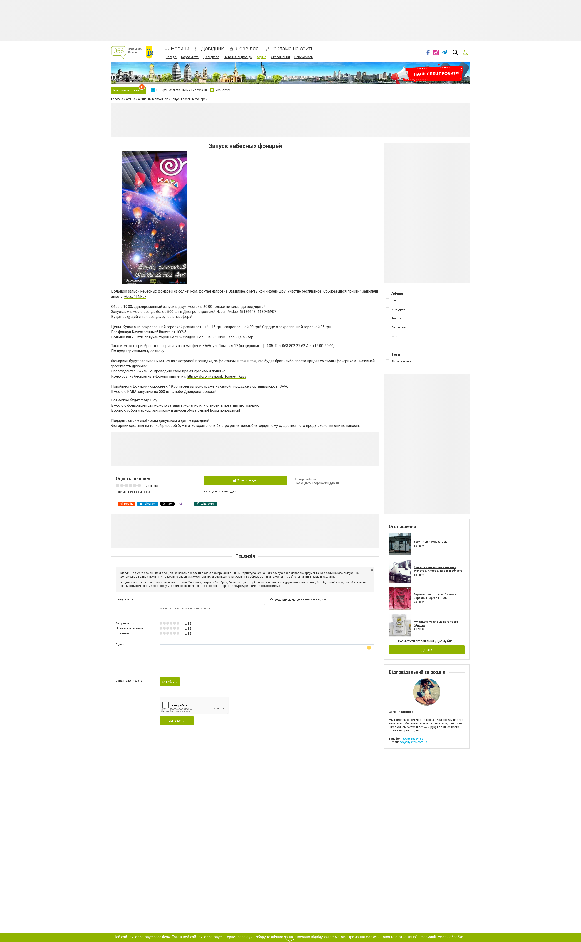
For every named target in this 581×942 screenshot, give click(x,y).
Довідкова (211, 57)
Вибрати (171, 681)
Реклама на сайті (291, 49)
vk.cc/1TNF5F (135, 296)
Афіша (261, 57)
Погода (171, 57)
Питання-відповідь (238, 57)
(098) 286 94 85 (413, 738)
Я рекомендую (246, 480)
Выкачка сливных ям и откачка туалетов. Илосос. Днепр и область (438, 569)
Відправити (177, 720)
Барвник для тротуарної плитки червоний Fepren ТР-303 (435, 596)
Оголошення (280, 57)
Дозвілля (247, 49)
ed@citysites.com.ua (413, 742)
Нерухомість (303, 57)
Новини (180, 49)
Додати (426, 650)
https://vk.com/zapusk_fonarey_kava (216, 376)
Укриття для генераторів (430, 541)
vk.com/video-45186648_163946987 (246, 312)
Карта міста (190, 57)
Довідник (212, 49)
